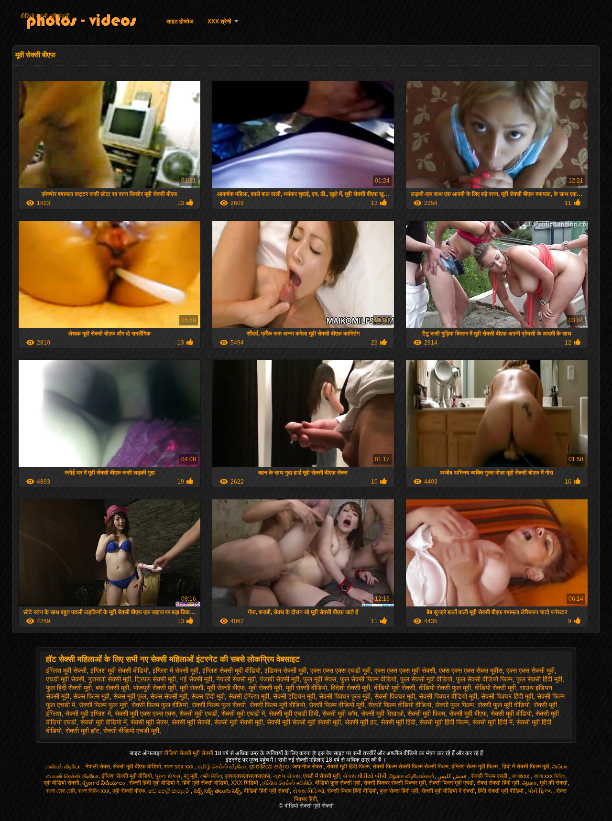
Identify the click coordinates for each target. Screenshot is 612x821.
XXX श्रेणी (219, 21)
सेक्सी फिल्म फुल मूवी (103, 705)
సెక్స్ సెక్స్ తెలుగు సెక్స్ (217, 791)
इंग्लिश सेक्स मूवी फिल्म (475, 766)
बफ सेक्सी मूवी (112, 687)
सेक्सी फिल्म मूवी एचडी (451, 782)
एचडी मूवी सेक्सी (65, 679)
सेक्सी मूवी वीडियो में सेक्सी (448, 791)
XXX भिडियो (245, 782)
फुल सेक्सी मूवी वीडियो (426, 679)
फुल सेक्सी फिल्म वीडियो (368, 679)
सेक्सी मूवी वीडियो (511, 713)
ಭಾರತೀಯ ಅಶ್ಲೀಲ (269, 766)
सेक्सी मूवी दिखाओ (382, 713)
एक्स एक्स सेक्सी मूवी (530, 670)
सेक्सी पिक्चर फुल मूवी (345, 696)
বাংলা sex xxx (179, 766)
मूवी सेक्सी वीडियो (306, 687)
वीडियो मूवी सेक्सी (394, 687)
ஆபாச (529, 782)
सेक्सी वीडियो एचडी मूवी (131, 731)
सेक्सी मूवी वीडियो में (103, 722)
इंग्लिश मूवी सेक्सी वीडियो (119, 670)
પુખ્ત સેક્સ (168, 776)
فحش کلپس (452, 776)
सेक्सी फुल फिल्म (454, 705)
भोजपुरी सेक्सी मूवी (154, 687)
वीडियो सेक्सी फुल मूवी (445, 687)
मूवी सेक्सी (191, 687)
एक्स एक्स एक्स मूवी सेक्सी (404, 670)
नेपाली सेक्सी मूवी (236, 679)
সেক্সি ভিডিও (211, 776)
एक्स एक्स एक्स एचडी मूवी (340, 670)
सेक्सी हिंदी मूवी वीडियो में (154, 782)
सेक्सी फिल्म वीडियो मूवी (336, 705)
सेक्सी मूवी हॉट (82, 731)
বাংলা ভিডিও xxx (93, 791)
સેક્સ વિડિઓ (308, 791)
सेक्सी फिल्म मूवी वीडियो (277, 705)
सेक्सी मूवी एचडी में (243, 713)
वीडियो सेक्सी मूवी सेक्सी (45, 16)
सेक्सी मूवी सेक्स (149, 722)
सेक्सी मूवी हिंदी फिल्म (444, 722)
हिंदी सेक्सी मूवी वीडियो (501, 791)
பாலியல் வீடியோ (63, 766)
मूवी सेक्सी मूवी (265, 687)
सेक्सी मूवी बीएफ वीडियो (137, 766)
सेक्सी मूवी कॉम (339, 713)
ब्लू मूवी (190, 776)
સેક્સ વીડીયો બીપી (364, 776)
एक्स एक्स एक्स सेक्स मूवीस (471, 670)
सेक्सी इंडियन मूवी (294, 696)
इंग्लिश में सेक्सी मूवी (175, 670)
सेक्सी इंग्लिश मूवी (249, 696)
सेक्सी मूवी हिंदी (398, 722)
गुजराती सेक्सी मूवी (109, 679)
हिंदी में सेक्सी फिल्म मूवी (525, 766)
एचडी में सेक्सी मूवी (321, 776)
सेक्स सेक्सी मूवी (168, 696)
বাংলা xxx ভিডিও (549, 776)
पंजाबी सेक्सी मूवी (279, 679)
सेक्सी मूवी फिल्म (426, 713)
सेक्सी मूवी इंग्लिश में (88, 713)
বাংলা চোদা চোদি (60, 791)
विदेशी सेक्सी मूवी (350, 687)
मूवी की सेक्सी (554, 782)
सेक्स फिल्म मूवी (91, 696)
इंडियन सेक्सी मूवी (285, 670)
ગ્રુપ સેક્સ (286, 776)
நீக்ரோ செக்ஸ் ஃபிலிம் (287, 782)
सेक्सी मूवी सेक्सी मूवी (238, 722)
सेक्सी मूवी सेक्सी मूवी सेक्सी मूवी (304, 722)
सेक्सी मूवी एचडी (198, 713)
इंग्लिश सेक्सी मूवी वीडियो (231, 670)
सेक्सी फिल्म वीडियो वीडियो (399, 705)
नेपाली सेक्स (97, 766)
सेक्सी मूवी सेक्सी (191, 722)
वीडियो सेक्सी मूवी (495, 687)
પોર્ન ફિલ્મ (540, 791)
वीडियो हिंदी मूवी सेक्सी (267, 791)
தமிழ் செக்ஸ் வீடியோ (222, 766)
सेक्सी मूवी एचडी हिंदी (293, 713)
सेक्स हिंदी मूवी (208, 696)
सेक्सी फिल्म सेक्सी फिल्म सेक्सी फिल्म (410, 766)
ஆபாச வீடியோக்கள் (412, 776)
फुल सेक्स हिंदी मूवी (399, 791)
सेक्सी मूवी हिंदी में (492, 722)
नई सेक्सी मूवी (196, 679)
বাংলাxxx (521, 776)
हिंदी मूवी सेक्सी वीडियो (205, 782)
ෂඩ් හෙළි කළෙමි (169, 791)
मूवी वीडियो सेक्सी (61, 782)
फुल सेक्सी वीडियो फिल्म (484, 679)
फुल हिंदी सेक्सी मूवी (69, 687)
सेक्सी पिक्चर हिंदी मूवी (507, 696)
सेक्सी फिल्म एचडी (490, 776)
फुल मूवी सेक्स (319, 679)
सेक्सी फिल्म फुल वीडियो (159, 705)
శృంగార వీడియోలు (104, 782)
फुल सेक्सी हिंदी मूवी (539, 679)
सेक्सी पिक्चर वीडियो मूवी (448, 696)
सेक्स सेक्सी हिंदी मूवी (498, 782)
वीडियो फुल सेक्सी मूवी (338, 782)
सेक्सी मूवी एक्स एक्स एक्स (145, 713)
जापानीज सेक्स (308, 766)
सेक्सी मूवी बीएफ (468, 713)
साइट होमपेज (179, 21)
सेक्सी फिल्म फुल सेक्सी (219, 705)
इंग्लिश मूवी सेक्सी (66, 670)
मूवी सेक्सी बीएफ (226, 687)
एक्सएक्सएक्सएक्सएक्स (247, 776)
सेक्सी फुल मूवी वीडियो (504, 705)
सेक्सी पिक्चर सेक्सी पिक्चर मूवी (394, 782)
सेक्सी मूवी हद (361, 722)
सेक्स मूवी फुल (129, 696)
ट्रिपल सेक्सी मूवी (155, 679)
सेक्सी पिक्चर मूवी (394, 696)
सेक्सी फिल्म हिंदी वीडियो (352, 791)
